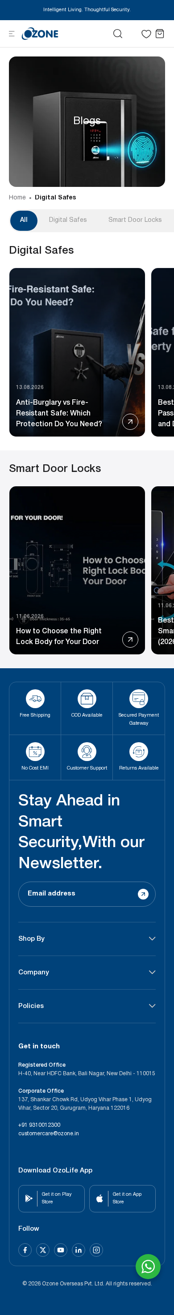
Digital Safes (55, 198)
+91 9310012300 (39, 1125)
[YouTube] (60, 1250)
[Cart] (160, 33)
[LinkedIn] (78, 1250)
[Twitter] (43, 1250)
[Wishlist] (146, 34)
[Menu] (12, 33)
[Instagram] (96, 1250)
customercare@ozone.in (48, 1133)
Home (17, 198)
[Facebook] (25, 1250)
